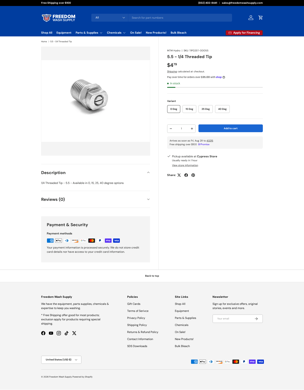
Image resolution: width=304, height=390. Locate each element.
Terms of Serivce (137, 311)
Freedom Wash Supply (60, 376)
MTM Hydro (173, 50)
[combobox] (161, 18)
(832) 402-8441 (207, 2)
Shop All (46, 32)
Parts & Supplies (87, 32)
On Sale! (136, 32)
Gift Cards (133, 304)
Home (44, 41)
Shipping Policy (137, 325)
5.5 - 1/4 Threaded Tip (61, 41)
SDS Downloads (137, 346)
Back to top (152, 275)
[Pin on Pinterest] (193, 175)
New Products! (156, 32)
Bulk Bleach (178, 32)
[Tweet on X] (179, 175)
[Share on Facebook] (186, 175)
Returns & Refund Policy (142, 332)
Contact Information (140, 339)
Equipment (63, 32)
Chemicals (114, 32)
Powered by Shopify (82, 376)
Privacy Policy (136, 318)
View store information (185, 165)
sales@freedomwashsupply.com (242, 2)
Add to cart (231, 128)
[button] (261, 17)
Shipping (172, 71)
